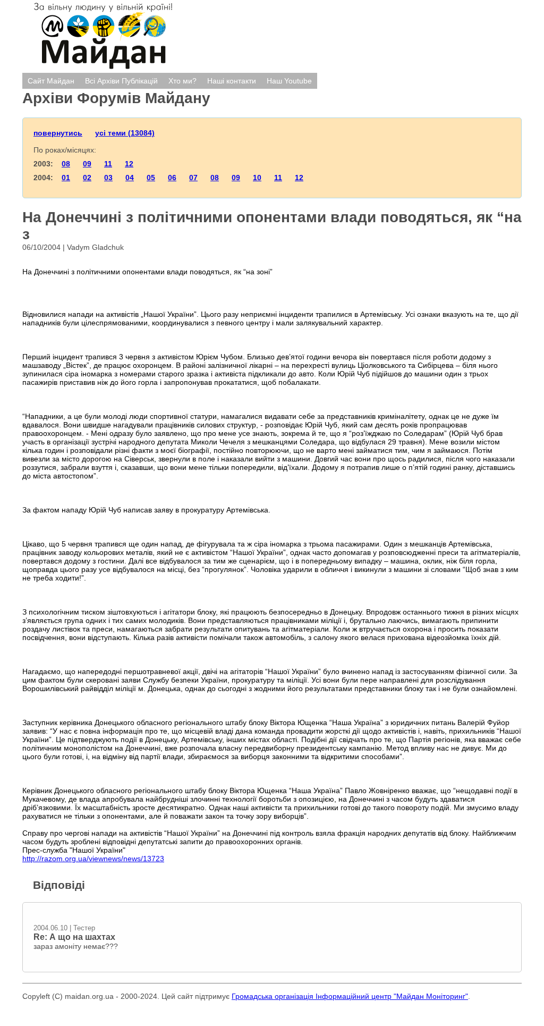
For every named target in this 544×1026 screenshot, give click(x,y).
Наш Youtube (289, 81)
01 (66, 177)
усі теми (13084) (125, 133)
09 (87, 163)
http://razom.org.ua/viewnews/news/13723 (93, 858)
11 (108, 163)
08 (66, 163)
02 (87, 177)
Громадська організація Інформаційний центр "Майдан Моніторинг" (350, 996)
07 (193, 177)
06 (172, 177)
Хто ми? (182, 81)
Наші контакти (231, 81)
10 (257, 177)
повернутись (57, 133)
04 (129, 177)
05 (151, 177)
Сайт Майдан (51, 81)
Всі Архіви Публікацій (121, 81)
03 (108, 177)
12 (129, 163)
